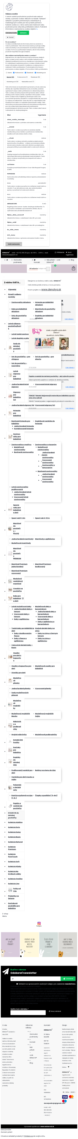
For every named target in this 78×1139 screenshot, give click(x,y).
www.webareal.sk (47, 1126)
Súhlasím (23, 33)
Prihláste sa (28, 1136)
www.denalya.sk (51, 289)
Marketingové (41, 73)
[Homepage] (7, 260)
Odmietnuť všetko (11, 33)
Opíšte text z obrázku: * (19, 1009)
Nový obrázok (56, 1011)
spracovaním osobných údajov (40, 984)
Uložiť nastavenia (14, 244)
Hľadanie (33, 268)
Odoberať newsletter (23, 973)
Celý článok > (69, 319)
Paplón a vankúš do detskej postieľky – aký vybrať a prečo (51, 376)
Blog (72, 260)
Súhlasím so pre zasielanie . (47, 984)
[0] (73, 268)
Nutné (10, 73)
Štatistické (30, 73)
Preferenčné (19, 73)
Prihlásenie (60, 252)
